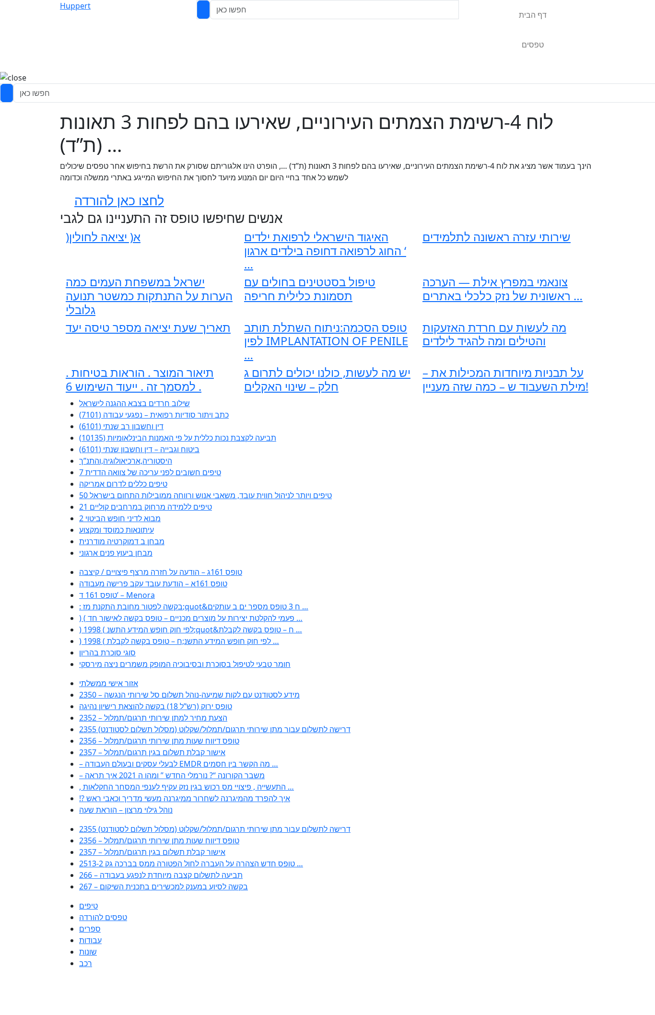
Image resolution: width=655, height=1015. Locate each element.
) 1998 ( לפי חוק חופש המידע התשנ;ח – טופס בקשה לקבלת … (179, 641)
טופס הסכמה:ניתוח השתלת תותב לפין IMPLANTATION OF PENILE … (326, 341)
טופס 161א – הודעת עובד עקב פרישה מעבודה (153, 583)
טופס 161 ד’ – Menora (117, 595)
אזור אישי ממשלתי (108, 683)
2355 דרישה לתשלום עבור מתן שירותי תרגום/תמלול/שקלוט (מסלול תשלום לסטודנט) (215, 729)
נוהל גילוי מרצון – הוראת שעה (126, 810)
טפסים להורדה (103, 917)
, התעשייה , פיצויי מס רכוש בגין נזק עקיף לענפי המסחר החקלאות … (186, 787)
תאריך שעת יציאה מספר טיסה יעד (148, 327)
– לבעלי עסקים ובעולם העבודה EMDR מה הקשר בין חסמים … (178, 763)
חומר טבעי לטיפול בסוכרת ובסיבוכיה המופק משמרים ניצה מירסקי (185, 664)
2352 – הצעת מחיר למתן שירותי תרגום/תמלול (153, 717)
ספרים (90, 928)
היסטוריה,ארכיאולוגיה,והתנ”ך (125, 460)
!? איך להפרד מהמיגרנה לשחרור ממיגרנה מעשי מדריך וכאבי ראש (184, 798)
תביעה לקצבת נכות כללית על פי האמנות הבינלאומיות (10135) (177, 437)
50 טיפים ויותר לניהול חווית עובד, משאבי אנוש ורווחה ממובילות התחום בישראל (205, 495)
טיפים (88, 905)
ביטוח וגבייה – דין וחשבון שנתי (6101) (139, 449)
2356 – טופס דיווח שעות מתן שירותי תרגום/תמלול (159, 740)
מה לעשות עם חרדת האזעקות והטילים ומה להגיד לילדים (494, 334)
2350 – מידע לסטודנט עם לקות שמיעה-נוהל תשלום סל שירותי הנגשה (189, 694)
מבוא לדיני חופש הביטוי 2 (120, 518)
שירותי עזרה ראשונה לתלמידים (496, 237)
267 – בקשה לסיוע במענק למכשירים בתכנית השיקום (163, 886)
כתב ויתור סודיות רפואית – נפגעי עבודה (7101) (154, 414)
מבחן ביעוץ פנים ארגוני (115, 553)
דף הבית (533, 15)
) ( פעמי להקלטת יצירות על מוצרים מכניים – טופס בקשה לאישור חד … (191, 618)
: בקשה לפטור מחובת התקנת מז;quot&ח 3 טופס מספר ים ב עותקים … (193, 606)
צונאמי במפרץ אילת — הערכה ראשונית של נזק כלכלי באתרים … (502, 288)
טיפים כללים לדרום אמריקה (123, 483)
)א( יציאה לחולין (103, 237)
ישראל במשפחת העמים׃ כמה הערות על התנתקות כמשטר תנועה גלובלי (149, 295)
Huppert (75, 5)
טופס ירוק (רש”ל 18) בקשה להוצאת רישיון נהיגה (155, 706)
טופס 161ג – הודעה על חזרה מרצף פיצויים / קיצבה (160, 572)
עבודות (90, 940)
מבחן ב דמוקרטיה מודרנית (121, 541)
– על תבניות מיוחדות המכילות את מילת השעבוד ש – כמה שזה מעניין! (505, 379)
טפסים (533, 44)
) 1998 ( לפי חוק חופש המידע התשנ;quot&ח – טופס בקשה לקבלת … (190, 629)
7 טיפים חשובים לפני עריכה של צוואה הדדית (150, 472)
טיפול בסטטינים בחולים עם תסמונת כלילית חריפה (309, 288)
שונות (88, 951)
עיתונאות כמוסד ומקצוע (116, 530)
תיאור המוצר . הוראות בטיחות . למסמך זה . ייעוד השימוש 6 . (140, 379)
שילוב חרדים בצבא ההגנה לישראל (134, 403)
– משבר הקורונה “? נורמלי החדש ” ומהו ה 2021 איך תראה (172, 775)
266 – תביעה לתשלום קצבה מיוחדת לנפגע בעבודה (161, 875)
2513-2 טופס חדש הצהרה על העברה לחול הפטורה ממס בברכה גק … (191, 863)
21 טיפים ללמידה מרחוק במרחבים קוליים (145, 507)
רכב (85, 963)
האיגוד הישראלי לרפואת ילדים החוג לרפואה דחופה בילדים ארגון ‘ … (325, 250)
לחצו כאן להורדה (119, 200)
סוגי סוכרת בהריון (107, 652)
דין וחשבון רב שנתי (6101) (121, 426)
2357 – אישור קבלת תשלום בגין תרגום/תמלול (152, 752)
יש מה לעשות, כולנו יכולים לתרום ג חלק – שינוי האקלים (327, 379)
